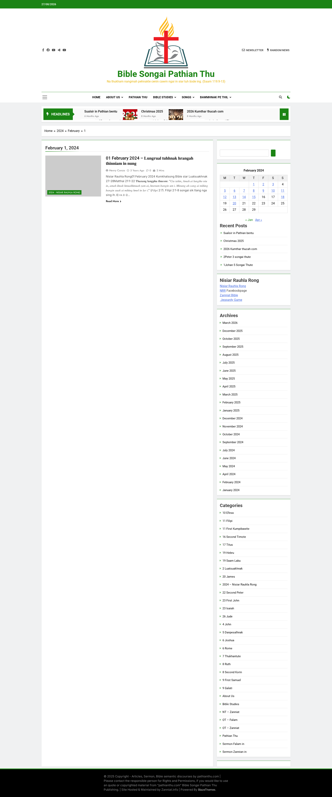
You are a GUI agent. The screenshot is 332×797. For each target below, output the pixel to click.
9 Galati (227, 688)
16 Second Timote (234, 537)
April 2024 (228, 474)
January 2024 (230, 490)
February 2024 (231, 482)
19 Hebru (228, 553)
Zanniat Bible (229, 295)
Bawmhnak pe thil (214, 97)
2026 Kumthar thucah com (205, 111)
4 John (226, 624)
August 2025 (230, 354)
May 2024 (228, 466)
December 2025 (232, 331)
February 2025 (231, 402)
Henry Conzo (117, 170)
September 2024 (232, 442)
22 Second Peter (232, 592)
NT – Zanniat (230, 712)
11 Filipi (227, 521)
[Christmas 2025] (130, 116)
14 (244, 197)
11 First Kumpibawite (235, 529)
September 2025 (232, 346)
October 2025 (231, 339)
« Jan (249, 220)
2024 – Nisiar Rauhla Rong (239, 584)
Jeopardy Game (231, 300)
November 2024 (232, 426)
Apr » (258, 220)
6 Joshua (228, 640)
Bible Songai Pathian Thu (166, 74)
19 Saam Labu (231, 560)
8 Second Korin (232, 672)
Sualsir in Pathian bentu (100, 111)
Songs (186, 97)
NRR (223, 290)
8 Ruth (226, 664)
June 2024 (229, 458)
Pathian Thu (138, 97)
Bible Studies (163, 97)
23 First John (230, 600)
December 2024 (232, 418)
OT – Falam (229, 720)
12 (225, 197)
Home (96, 97)
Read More (112, 201)
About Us (113, 97)
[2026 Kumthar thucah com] (176, 116)
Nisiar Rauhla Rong (233, 286)
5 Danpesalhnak (232, 632)
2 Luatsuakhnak (232, 568)
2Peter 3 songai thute (237, 257)
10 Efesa (228, 513)
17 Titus (227, 544)
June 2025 (229, 370)
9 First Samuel (231, 680)
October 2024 (231, 434)
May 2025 (228, 378)
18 (282, 197)
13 (234, 197)
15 (254, 197)
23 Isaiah (228, 608)
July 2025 (228, 362)
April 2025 (228, 386)
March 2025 (229, 394)
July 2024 (228, 450)
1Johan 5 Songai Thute (238, 265)
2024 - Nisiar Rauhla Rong (64, 192)
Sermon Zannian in (234, 752)
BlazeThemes (206, 789)
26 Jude (227, 616)
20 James (228, 576)
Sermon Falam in (233, 744)
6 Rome (227, 648)
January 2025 (230, 410)
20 (234, 203)
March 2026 (229, 323)
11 (282, 190)
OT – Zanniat (230, 728)
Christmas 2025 (152, 111)
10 (273, 190)
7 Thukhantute (231, 656)
